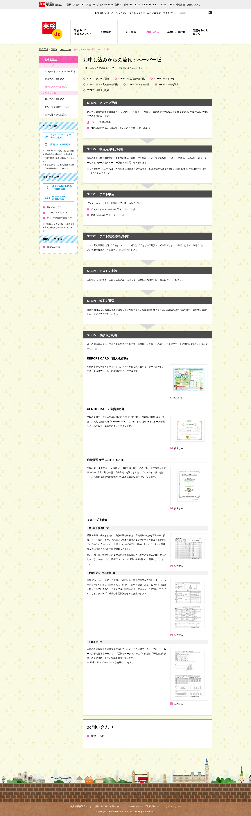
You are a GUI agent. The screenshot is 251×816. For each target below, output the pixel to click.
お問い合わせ (97, 736)
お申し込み (65, 49)
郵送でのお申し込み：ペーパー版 (107, 215)
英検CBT (90, 4)
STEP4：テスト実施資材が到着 (102, 84)
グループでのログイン (57, 212)
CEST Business (150, 4)
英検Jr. (54, 49)
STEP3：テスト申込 (164, 78)
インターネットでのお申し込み (60, 71)
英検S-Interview (105, 4)
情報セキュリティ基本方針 (107, 806)
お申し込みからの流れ (56, 87)
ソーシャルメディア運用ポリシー (142, 806)
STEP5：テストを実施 (138, 84)
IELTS (137, 4)
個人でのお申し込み (54, 99)
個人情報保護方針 (79, 806)
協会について (193, 4)
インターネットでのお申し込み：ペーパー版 (113, 209)
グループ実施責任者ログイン (60, 218)
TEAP (171, 4)
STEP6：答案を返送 (168, 84)
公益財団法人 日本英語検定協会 (50, 4)
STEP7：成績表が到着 (98, 90)
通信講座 (180, 4)
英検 (69, 4)
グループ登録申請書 (101, 122)
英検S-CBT (78, 4)
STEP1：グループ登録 (98, 78)
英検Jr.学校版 (53, 247)
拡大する (177, 397)
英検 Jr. (118, 4)
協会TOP (43, 49)
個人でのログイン (55, 207)
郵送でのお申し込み (54, 79)
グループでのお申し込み (57, 107)
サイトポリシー (173, 806)
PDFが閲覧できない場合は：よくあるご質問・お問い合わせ (120, 128)
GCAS (163, 4)
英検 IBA (128, 4)
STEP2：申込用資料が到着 (131, 78)
